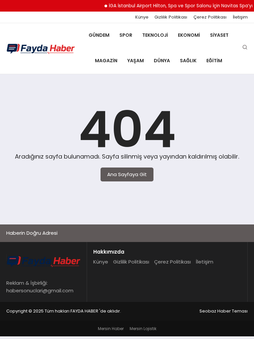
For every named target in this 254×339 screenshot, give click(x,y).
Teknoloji (155, 35)
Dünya (162, 60)
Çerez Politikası (210, 17)
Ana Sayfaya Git (127, 174)
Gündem (99, 35)
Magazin (106, 60)
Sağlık (188, 60)
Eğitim (214, 60)
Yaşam (135, 60)
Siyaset (219, 35)
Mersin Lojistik (143, 328)
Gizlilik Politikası (170, 17)
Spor (125, 35)
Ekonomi (189, 35)
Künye (141, 17)
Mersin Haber (111, 328)
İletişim (240, 17)
